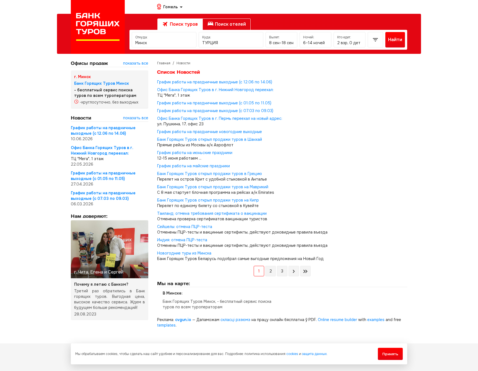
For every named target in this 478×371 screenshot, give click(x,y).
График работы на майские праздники (193, 165)
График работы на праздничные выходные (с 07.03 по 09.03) (215, 110)
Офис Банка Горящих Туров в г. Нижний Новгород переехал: (215, 89)
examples (376, 319)
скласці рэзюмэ (235, 319)
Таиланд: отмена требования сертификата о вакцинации (212, 213)
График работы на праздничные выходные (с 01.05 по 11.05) (214, 102)
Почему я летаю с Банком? (101, 284)
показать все (135, 63)
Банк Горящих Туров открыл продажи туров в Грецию (209, 173)
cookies (292, 354)
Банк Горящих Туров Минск (101, 83)
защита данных (314, 354)
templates (166, 325)
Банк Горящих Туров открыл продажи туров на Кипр (208, 200)
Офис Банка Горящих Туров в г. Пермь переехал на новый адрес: (219, 118)
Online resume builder (337, 319)
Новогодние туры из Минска (184, 253)
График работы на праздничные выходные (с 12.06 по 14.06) (214, 82)
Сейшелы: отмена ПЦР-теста (184, 226)
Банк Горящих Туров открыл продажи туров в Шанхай (209, 139)
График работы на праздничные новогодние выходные (209, 131)
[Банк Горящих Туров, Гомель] (98, 27)
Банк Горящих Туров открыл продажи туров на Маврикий (212, 186)
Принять (390, 354)
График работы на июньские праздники (194, 152)
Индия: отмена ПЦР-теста (182, 239)
